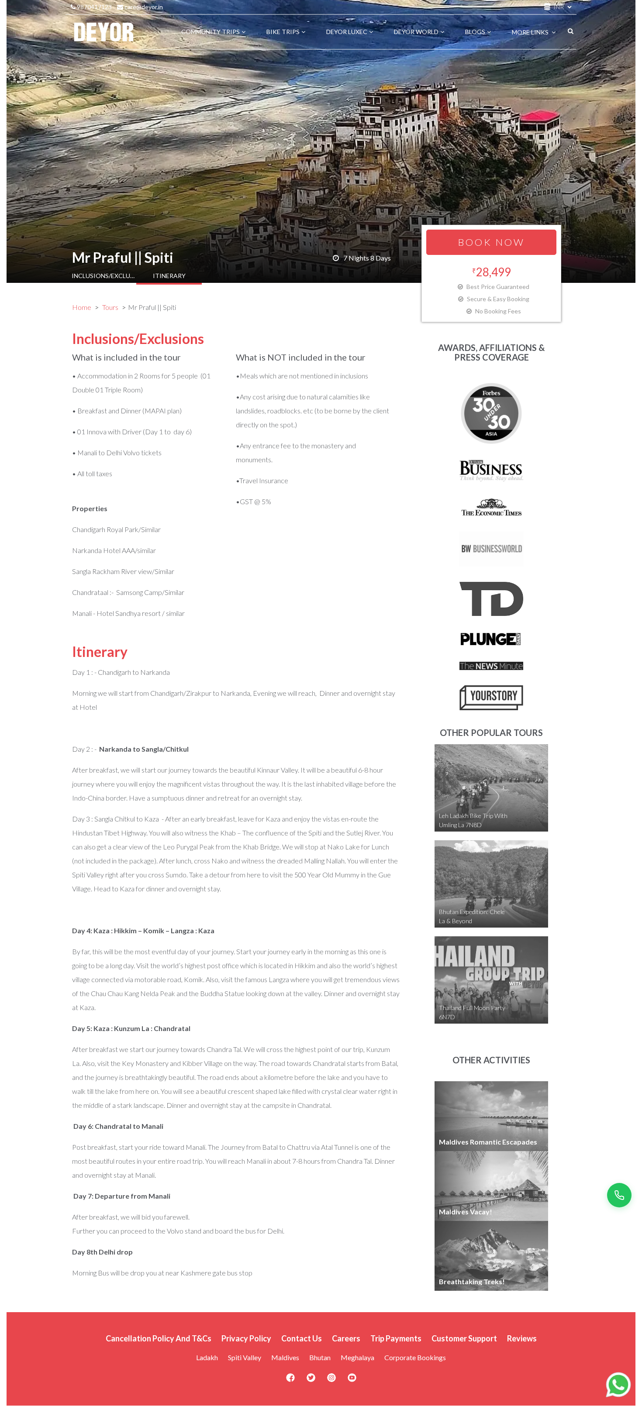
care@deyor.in (143, 6)
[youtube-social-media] (352, 1380)
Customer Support (464, 1338)
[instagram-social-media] (331, 1380)
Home (81, 307)
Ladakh (207, 1357)
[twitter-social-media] (311, 1380)
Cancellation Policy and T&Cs (158, 1338)
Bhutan (320, 1357)
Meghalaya (357, 1357)
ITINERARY (169, 275)
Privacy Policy (246, 1338)
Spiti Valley (244, 1357)
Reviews (522, 1338)
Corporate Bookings (415, 1357)
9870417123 (94, 6)
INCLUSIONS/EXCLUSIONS (104, 275)
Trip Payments (395, 1338)
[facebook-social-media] (290, 1380)
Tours (110, 307)
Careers (346, 1338)
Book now (491, 242)
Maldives (285, 1357)
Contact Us (301, 1338)
